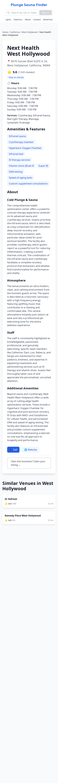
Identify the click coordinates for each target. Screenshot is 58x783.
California (15, 32)
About (28, 19)
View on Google (16, 77)
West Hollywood (29, 32)
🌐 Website (30, 449)
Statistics (18, 19)
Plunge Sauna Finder (29, 4)
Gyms (8, 19)
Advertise (47, 19)
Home (5, 32)
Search (45, 12)
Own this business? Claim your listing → (28, 463)
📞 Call (13, 449)
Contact (37, 19)
